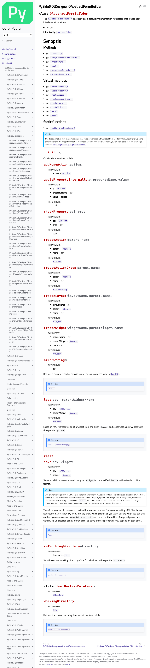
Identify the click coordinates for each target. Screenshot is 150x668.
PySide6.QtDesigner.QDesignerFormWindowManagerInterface (21, 236)
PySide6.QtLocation (15, 393)
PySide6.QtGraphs (15, 355)
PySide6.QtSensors (15, 543)
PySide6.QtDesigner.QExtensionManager (20, 305)
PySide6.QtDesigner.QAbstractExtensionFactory (20, 141)
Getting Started (9, 49)
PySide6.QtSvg (13, 594)
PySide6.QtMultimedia (16, 419)
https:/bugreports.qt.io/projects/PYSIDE (69, 144)
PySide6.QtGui (13, 365)
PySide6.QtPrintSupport (17, 477)
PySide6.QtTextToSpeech (17, 608)
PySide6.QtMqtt (14, 414)
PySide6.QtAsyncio (15, 103)
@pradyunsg (60, 664)
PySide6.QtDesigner (15, 135)
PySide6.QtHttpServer (16, 374)
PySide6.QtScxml (14, 538)
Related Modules (14, 510)
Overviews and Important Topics (18, 614)
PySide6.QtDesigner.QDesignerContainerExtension (20, 169)
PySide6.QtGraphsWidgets (18, 360)
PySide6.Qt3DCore (15, 79)
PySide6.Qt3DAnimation (17, 74)
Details (49, 27)
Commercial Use (9, 53)
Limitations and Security (17, 384)
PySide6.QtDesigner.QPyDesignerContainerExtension (20, 321)
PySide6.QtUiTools (15, 625)
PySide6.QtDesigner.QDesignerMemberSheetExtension (20, 255)
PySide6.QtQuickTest (16, 524)
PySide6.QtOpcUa (14, 444)
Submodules (12, 398)
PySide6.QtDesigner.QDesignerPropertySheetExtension (20, 283)
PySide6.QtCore (14, 126)
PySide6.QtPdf (13, 458)
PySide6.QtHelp (13, 369)
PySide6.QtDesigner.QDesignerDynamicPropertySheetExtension (20, 204)
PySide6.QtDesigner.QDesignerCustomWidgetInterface (20, 187)
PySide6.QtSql (13, 571)
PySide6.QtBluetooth (16, 107)
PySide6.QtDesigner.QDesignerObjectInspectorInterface (21, 264)
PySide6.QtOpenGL (15, 449)
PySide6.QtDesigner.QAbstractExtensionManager (20, 148)
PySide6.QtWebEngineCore (18, 634)
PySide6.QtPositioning (16, 473)
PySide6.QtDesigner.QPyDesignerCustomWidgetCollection (21, 330)
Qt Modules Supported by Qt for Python (17, 69)
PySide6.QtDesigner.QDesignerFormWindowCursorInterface (20, 220)
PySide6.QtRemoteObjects (18, 533)
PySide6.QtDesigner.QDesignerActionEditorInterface (20, 162)
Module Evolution (14, 501)
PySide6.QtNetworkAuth (17, 435)
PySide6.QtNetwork (15, 430)
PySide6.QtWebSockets (17, 653)
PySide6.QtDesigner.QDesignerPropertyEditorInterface (21, 274)
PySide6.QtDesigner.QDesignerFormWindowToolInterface (20, 246)
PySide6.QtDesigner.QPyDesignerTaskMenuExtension (20, 349)
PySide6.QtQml (13, 482)
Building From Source (16, 496)
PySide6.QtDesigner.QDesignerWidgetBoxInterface (20, 298)
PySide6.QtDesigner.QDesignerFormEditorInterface (20, 212)
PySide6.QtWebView (16, 658)
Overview (11, 379)
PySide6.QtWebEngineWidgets (18, 647)
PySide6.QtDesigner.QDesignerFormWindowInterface (21, 228)
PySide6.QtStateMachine (18, 576)
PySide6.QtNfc (13, 440)
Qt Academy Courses (16, 515)
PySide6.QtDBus (14, 131)
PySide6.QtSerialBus (16, 547)
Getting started (13, 561)
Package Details (9, 58)
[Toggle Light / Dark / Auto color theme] (140, 6)
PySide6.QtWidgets (15, 662)
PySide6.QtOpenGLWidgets (18, 454)
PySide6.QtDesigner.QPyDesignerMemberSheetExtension (20, 339)
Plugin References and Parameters (16, 404)
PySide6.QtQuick (14, 487)
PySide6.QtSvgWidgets (17, 599)
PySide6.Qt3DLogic (15, 93)
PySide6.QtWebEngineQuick (18, 640)
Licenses (11, 388)
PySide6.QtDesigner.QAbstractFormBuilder (20, 155)
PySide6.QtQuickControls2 (18, 519)
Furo (68, 664)
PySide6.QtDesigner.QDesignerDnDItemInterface (20, 195)
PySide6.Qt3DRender (16, 98)
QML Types (12, 566)
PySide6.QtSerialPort (16, 552)
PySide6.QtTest (13, 604)
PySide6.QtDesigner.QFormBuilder (20, 312)
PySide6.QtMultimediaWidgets (18, 425)
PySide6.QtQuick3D (15, 491)
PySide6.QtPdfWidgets (17, 468)
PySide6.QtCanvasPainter (18, 112)
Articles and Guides (15, 463)
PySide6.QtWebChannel (17, 629)
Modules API (7, 63)
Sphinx (49, 664)
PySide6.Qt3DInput (15, 88)
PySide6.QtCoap (14, 117)
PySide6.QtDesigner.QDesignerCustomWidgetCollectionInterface (20, 178)
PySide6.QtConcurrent (16, 121)
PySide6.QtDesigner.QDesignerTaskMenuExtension (20, 291)
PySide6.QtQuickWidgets (17, 529)
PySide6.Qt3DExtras (16, 84)
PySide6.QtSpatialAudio (17, 557)
